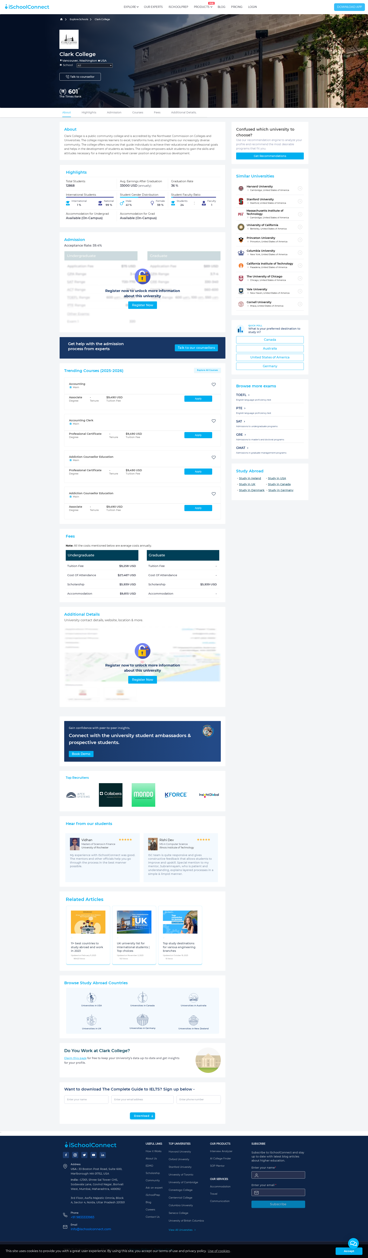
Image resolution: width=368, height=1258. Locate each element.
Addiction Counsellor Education (91, 457)
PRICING (236, 7)
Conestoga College (180, 1190)
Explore (130, 7)
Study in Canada (279, 484)
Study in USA (277, 478)
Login (252, 7)
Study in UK (247, 484)
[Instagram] (75, 1155)
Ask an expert (154, 1187)
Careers (150, 1209)
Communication (220, 1201)
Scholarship (153, 1173)
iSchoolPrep (178, 7)
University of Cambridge (183, 1182)
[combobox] (95, 65)
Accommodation (220, 1186)
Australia (270, 348)
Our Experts (153, 7)
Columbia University (181, 1205)
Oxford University (179, 1159)
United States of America (270, 357)
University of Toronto (181, 1174)
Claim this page (75, 1058)
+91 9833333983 (82, 1217)
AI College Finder (220, 1158)
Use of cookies (219, 1251)
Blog (221, 7)
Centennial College (180, 1197)
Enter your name (263, 1167)
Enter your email (263, 1185)
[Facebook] (66, 1155)
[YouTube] (93, 1155)
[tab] (66, 112)
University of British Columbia (186, 1220)
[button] (353, 1243)
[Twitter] (84, 1155)
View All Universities (181, 1230)
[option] (71, 938)
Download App (349, 7)
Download (141, 1116)
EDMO (149, 1166)
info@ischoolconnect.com (91, 1229)
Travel (213, 1194)
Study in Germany (280, 490)
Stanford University (180, 1167)
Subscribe (278, 1204)
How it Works (153, 1151)
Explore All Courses (207, 370)
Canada (270, 340)
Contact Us (152, 1217)
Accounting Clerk (81, 420)
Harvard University (180, 1151)
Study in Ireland (250, 478)
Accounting (77, 384)
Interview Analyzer (221, 1151)
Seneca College (178, 1213)
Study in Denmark (251, 490)
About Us (151, 1158)
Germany (270, 366)
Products (201, 5)
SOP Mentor (217, 1166)
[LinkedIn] (103, 1155)
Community (153, 1180)
